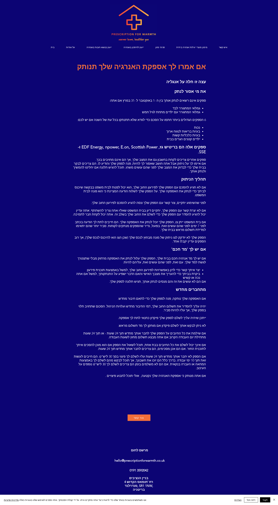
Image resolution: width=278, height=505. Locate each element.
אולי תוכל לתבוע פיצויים (123, 376)
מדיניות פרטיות (11, 499)
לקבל (265, 499)
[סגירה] (274, 499)
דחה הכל (251, 499)
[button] (99, 47)
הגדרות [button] (237, 499)
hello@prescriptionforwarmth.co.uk (140, 460)
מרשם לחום (139, 450)
